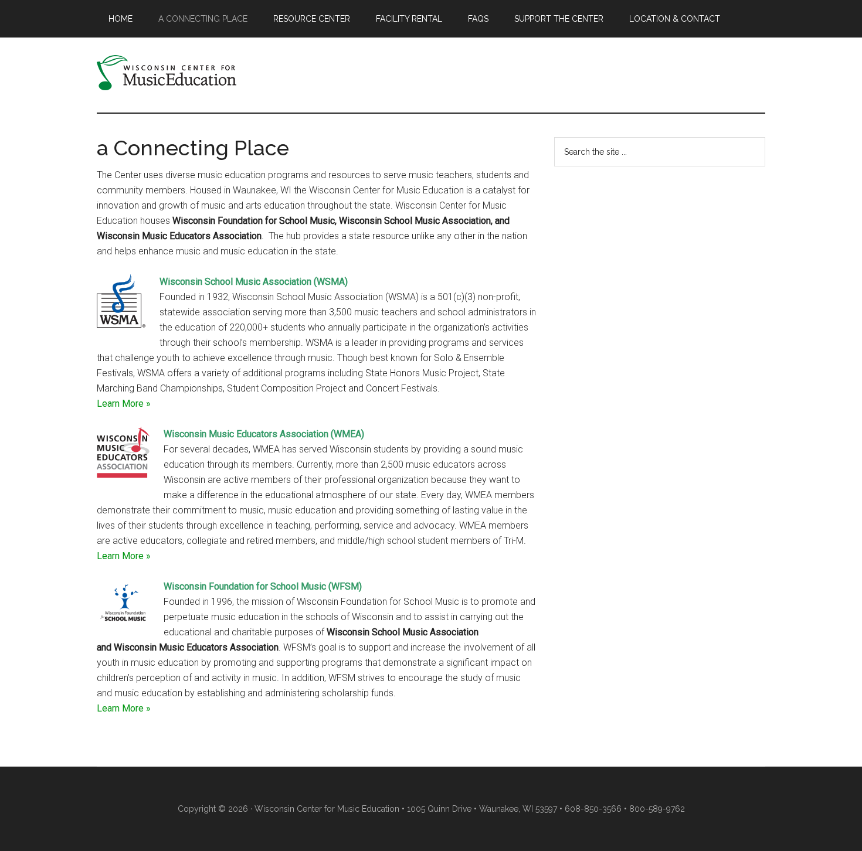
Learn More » (124, 403)
